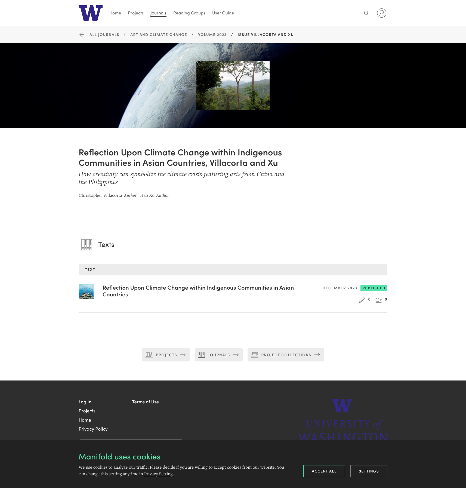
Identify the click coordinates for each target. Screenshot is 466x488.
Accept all (324, 471)
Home (115, 13)
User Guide (223, 13)
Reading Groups (189, 13)
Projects (136, 13)
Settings (369, 471)
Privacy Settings (159, 474)
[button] (85, 401)
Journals (158, 13)
